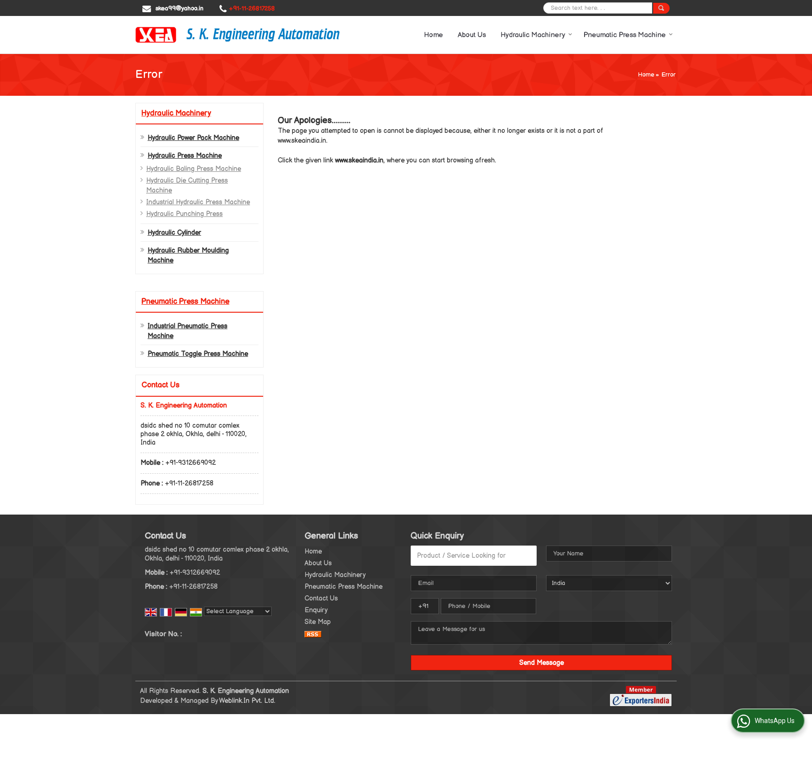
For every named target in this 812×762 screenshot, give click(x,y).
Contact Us (321, 598)
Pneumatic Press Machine (625, 35)
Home (433, 35)
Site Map (317, 622)
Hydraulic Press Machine (185, 156)
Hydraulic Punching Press (184, 214)
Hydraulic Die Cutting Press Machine (187, 185)
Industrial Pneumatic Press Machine (187, 331)
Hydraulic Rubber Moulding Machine (188, 255)
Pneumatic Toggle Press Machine (198, 354)
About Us (472, 35)
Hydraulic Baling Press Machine (193, 169)
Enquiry (316, 610)
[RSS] (312, 634)
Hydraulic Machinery (532, 35)
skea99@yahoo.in (179, 8)
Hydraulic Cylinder (174, 233)
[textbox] (474, 556)
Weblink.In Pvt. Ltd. (247, 701)
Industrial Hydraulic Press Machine (198, 202)
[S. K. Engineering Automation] (237, 35)
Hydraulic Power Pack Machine (193, 138)
